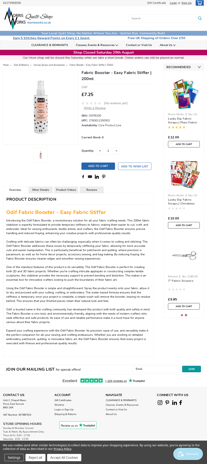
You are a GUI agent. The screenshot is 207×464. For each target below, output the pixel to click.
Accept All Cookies (64, 457)
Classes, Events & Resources (95, 45)
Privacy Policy (62, 449)
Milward (173, 276)
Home (6, 65)
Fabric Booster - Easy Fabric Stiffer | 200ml (91, 65)
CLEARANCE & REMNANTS (49, 45)
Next (199, 67)
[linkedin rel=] (174, 402)
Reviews (91, 190)
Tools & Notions (21, 65)
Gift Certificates (63, 400)
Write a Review (95, 108)
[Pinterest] (104, 177)
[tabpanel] (184, 111)
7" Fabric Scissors (180, 281)
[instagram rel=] (160, 402)
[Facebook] (83, 177)
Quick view (184, 189)
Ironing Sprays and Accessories (49, 65)
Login (173, 3)
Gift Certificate (156, 3)
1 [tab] (182, 315)
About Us (166, 45)
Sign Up (187, 3)
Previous (195, 67)
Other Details (40, 190)
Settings (14, 457)
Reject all (35, 457)
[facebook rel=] (180, 402)
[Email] (90, 177)
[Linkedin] (97, 177)
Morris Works (176, 114)
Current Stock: (92, 137)
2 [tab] (186, 315)
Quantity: (87, 151)
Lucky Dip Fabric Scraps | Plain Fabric (182, 120)
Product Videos (66, 190)
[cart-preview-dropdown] (199, 3)
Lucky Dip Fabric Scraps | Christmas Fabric (181, 202)
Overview (15, 190)
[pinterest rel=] (167, 402)
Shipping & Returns (65, 414)
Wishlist (59, 405)
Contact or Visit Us (139, 45)
